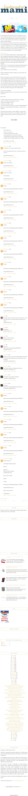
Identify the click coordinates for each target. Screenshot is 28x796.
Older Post (3, 500)
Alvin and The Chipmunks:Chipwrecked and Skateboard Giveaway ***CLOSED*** (16, 585)
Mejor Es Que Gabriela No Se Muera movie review (14, 718)
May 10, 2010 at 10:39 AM (10, 206)
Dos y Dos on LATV (14, 708)
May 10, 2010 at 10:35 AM (10, 167)
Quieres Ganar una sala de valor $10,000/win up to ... (15, 685)
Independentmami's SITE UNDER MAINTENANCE (15, 697)
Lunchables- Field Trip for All (14, 731)
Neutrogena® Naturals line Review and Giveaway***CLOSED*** (16, 595)
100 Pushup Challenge (15, 713)
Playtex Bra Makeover (15, 703)
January (14, 737)
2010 (13, 671)
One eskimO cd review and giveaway (14, 704)
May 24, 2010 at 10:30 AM (10, 416)
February (13, 735)
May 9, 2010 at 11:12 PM (10, 143)
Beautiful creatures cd (15, 705)
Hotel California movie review (14, 720)
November (14, 674)
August (14, 678)
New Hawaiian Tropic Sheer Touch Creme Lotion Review (14, 693)
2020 (13, 657)
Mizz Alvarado (6, 146)
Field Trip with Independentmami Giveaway (15, 730)
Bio (16, 18)
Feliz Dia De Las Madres (14, 715)
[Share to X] (14, 119)
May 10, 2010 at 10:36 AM (10, 193)
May (14, 683)
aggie (4, 315)
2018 (13, 660)
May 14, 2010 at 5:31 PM (10, 324)
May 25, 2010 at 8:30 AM (10, 495)
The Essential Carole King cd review (14, 688)
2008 (13, 740)
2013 (13, 667)
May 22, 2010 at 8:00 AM (10, 363)
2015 (13, 664)
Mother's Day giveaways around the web (14, 717)
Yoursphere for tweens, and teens (15, 691)
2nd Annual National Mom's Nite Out (15, 727)
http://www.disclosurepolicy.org (18, 780)
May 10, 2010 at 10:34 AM (10, 157)
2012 (13, 668)
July (14, 680)
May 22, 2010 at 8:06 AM (10, 380)
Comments (4, 645)
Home (12, 18)
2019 (13, 658)
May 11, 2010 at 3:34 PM (10, 286)
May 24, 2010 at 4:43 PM (10, 455)
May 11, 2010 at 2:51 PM (10, 259)
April (14, 733)
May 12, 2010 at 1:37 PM (10, 312)
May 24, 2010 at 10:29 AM (10, 403)
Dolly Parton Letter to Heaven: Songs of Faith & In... (15, 690)
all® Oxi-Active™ (4, 53)
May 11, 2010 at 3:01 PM (10, 273)
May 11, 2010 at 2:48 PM (10, 245)
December (14, 672)
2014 (13, 665)
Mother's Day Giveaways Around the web (14, 728)
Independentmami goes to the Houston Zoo (15, 701)
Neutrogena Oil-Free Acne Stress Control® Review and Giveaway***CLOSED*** (14, 567)
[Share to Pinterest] (16, 119)
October (13, 675)
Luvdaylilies (6, 354)
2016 (13, 662)
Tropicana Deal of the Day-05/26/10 (14, 695)
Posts (3, 643)
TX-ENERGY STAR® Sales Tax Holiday (14, 687)
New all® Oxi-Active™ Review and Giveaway (14, 724)
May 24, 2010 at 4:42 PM (10, 442)
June (14, 681)
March (14, 734)
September (14, 677)
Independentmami (7, 458)
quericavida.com (15, 698)
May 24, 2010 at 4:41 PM (10, 429)
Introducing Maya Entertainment (15, 721)
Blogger (20, 786)
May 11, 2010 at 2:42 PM (10, 232)
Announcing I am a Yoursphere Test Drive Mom (15, 723)
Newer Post (24, 500)
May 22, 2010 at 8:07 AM (10, 390)
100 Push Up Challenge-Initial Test (14, 711)
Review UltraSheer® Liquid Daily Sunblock (14, 710)
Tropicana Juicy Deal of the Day (15, 707)
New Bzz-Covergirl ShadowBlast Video (14, 694)
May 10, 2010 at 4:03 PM (10, 219)
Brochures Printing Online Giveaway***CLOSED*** (15, 714)
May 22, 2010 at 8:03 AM (10, 371)
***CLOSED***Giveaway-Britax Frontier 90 (16, 575)
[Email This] (11, 119)
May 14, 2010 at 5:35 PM (10, 351)
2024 (13, 655)
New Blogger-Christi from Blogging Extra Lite (14, 725)
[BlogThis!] (12, 119)
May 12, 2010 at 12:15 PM (10, 299)
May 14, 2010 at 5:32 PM (10, 332)
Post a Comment (4, 498)
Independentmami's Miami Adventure (15, 700)
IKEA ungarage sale (14, 684)
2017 (13, 661)
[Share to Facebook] (15, 119)
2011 (13, 670)
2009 (13, 738)
